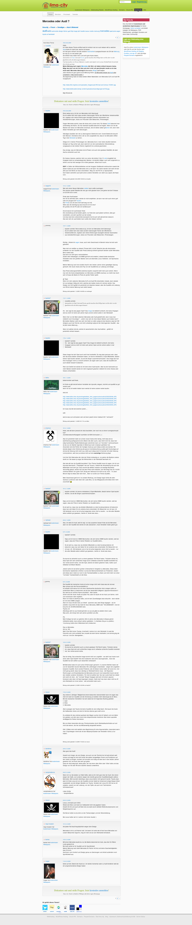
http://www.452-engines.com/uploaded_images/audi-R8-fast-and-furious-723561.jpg (89, 85)
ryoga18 (48, 186)
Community (138, 10)
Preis (67, 203)
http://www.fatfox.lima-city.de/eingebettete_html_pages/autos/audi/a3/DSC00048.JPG (89, 399)
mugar (47, 861)
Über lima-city (100, 917)
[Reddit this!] (66, 912)
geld (69, 31)
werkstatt (51, 34)
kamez (47, 839)
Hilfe (144, 10)
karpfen (47, 111)
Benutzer (58, 14)
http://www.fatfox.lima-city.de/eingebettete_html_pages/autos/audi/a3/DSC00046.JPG (89, 397)
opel (111, 31)
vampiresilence (50, 772)
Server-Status (140, 917)
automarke (55, 31)
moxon (47, 692)
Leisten (86, 188)
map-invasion (49, 824)
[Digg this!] (52, 912)
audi (44, 30)
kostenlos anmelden (99, 101)
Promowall (66, 14)
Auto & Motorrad (72, 27)
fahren (65, 31)
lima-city (45, 27)
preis (114, 31)
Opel (73, 57)
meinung (97, 31)
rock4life (48, 46)
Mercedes (84, 66)
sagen (118, 31)
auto (49, 30)
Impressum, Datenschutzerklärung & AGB (122, 917)
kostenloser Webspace (82, 10)
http (72, 31)
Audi (111, 72)
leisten (87, 31)
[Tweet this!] (45, 912)
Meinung (116, 51)
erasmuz (48, 428)
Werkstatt (72, 138)
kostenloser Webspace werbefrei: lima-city (62, 5)
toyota (44, 34)
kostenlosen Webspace (50, 793)
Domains (122, 10)
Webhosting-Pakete (97, 10)
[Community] (46, 13)
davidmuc (48, 749)
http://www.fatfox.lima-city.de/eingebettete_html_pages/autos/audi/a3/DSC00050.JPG (89, 403)
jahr (79, 31)
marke (92, 31)
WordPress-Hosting (111, 10)
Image (90, 311)
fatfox (47, 378)
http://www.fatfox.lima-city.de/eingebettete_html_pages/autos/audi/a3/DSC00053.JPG (89, 405)
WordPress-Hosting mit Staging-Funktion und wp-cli (134, 52)
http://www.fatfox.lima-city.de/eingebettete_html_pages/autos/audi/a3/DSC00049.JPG (89, 401)
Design (95, 70)
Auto (64, 49)
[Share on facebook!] (73, 912)
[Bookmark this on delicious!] (79, 912)
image (75, 31)
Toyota (82, 57)
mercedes (104, 30)
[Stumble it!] (59, 912)
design (61, 31)
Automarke (90, 51)
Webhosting (50, 917)
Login (134, 2)
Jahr (105, 158)
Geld (108, 123)
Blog (106, 917)
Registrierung (141, 2)
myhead (47, 520)
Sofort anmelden (135, 28)
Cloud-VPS (129, 10)
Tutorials (75, 14)
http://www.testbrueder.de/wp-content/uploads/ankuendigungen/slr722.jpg (86, 89)
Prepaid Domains (129, 55)
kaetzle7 (48, 298)
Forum (50, 14)
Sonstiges (61, 27)
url (47, 34)
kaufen (83, 31)
